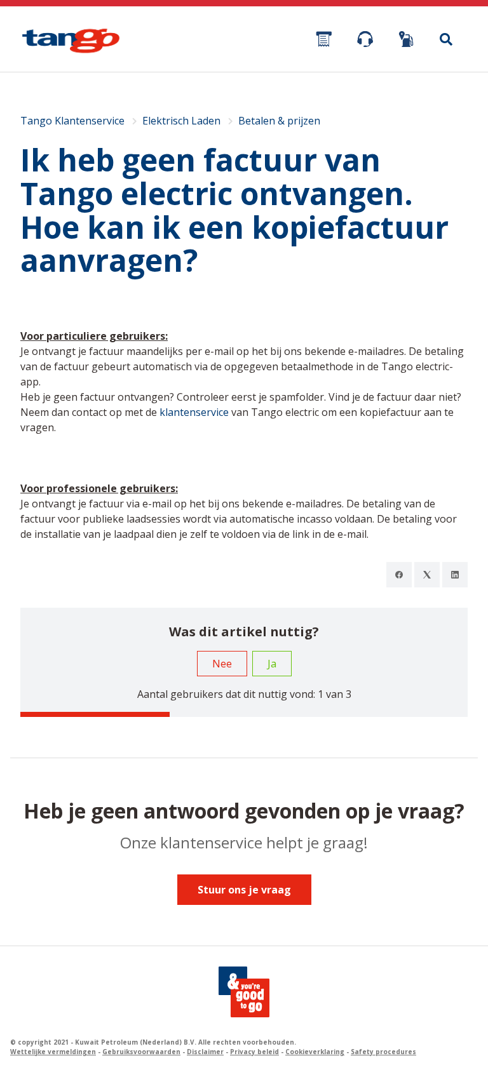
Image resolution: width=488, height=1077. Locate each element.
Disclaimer (205, 1051)
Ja (272, 664)
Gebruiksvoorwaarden (141, 1051)
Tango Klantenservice (72, 121)
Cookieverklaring (314, 1051)
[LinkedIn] (455, 574)
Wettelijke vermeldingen (53, 1051)
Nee (222, 664)
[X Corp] (427, 574)
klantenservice (194, 412)
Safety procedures (383, 1051)
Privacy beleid (254, 1051)
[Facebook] (399, 574)
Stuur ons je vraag (244, 890)
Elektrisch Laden (181, 121)
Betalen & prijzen (279, 121)
